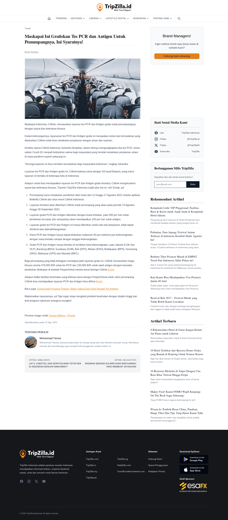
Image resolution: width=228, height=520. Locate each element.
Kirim (192, 184)
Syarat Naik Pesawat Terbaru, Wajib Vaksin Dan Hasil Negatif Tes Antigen (77, 289)
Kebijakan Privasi (156, 490)
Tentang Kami (161, 18)
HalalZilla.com (124, 484)
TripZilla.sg (122, 477)
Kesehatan (139, 18)
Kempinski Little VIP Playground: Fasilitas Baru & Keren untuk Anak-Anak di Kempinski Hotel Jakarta (176, 211)
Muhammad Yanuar (50, 338)
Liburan (93, 18)
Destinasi (76, 18)
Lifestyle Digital (116, 18)
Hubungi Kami (155, 477)
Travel (28, 28)
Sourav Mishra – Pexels (62, 315)
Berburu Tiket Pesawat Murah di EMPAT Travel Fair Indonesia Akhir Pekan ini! (173, 258)
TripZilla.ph (91, 496)
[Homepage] (49, 18)
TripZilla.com (92, 477)
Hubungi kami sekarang (177, 56)
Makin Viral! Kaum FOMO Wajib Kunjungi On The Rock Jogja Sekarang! (175, 393)
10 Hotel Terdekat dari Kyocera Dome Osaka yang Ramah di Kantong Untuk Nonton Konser (176, 352)
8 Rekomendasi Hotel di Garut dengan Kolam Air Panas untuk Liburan (176, 331)
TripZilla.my (91, 490)
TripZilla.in (91, 484)
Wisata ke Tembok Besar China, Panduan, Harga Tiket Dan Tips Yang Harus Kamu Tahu (176, 411)
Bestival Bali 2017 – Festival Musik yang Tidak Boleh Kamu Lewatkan (173, 299)
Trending (61, 18)
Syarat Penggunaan (158, 484)
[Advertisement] (176, 91)
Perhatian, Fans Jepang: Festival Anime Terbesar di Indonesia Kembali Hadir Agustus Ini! (176, 235)
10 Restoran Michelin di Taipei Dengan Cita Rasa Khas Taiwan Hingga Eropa (175, 373)
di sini (111, 269)
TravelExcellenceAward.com (131, 490)
